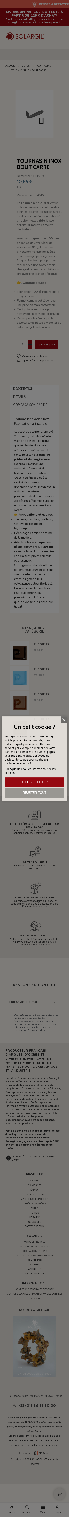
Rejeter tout (34, 792)
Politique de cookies (18, 769)
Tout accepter (34, 782)
